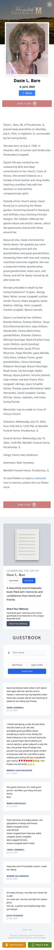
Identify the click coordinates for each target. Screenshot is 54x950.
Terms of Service (34, 938)
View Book (13, 580)
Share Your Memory (18, 623)
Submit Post (27, 671)
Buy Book (29, 580)
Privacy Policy (19, 938)
